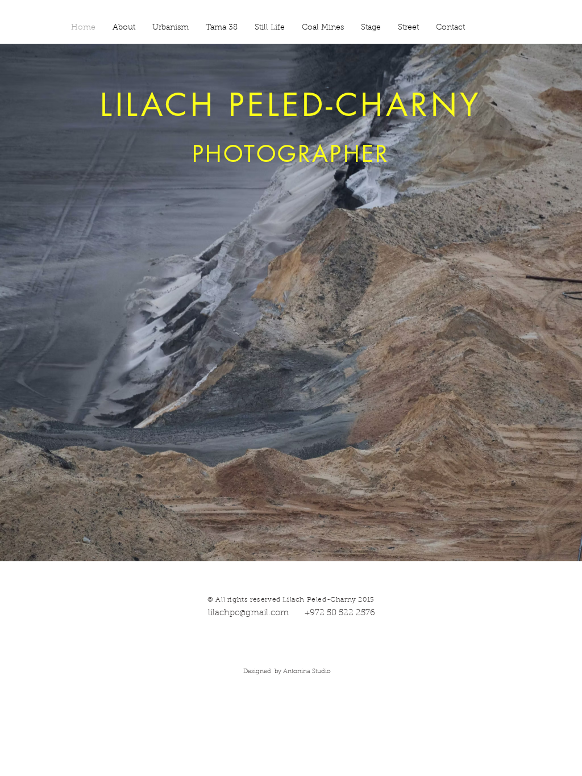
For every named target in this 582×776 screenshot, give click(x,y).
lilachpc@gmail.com (250, 613)
